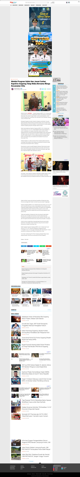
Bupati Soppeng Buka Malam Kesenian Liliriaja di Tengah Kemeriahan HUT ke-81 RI (62, 103)
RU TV (21, 468)
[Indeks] (67, 2)
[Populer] (69, 2)
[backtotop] (40, 464)
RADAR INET (33, 5)
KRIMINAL (22, 466)
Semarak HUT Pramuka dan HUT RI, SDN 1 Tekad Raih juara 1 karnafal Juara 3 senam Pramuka (35, 416)
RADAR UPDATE (15, 5)
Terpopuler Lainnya (61, 113)
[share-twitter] (43, 89)
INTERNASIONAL (38, 5)
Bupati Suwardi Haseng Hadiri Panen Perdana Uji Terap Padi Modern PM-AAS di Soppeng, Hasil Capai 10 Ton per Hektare (36, 346)
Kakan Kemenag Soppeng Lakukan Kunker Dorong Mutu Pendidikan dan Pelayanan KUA (35, 331)
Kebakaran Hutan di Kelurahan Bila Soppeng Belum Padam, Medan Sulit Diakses (35, 317)
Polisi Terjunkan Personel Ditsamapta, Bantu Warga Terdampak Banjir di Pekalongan (60, 132)
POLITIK (43, 466)
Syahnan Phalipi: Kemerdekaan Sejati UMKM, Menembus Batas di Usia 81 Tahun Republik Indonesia (35, 374)
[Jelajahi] (78, 2)
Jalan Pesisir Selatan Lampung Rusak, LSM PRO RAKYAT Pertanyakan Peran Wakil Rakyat (36, 448)
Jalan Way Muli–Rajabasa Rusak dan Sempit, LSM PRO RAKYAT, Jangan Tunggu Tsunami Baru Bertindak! (36, 456)
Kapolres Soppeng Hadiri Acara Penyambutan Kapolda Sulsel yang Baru (61, 128)
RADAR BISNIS (21, 5)
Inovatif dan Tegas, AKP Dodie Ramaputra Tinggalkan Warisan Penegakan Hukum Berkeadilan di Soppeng (34, 325)
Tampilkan (49, 309)
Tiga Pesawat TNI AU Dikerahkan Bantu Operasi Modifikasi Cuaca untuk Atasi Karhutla (36, 401)
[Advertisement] (15, 107)
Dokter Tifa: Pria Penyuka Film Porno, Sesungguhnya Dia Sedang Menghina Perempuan (60, 137)
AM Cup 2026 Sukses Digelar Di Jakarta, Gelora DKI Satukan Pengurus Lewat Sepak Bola (36, 366)
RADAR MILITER (26, 5)
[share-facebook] (40, 89)
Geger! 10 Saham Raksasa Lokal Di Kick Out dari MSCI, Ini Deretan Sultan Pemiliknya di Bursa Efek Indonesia (36, 381)
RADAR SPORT (44, 5)
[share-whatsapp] (45, 89)
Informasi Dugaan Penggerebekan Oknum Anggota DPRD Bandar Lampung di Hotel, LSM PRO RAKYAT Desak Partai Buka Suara (36, 442)
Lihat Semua (31, 461)
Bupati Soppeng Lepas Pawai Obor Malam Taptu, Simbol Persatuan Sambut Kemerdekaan (62, 98)
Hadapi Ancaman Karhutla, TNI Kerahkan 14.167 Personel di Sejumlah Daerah (36, 408)
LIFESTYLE (32, 466)
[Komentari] (48, 246)
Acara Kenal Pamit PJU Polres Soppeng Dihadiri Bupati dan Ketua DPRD (36, 338)
